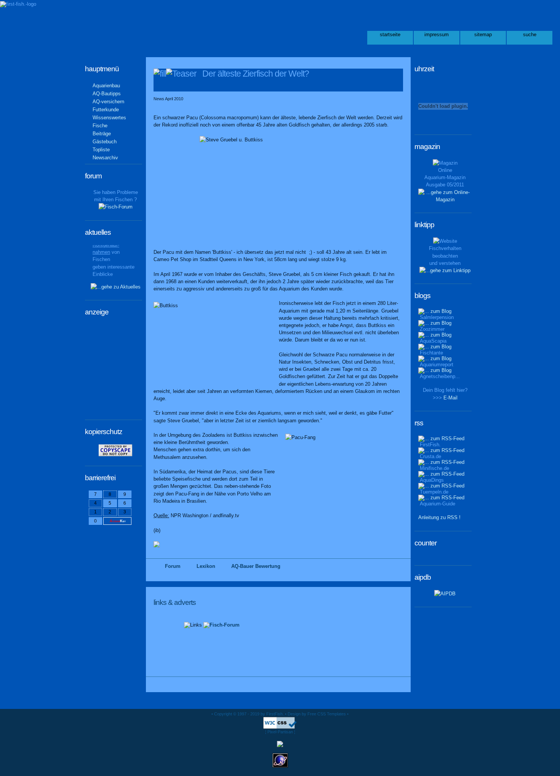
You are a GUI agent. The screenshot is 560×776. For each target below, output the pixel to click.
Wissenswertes (109, 117)
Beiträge (102, 133)
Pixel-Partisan (280, 732)
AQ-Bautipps (107, 93)
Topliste (101, 149)
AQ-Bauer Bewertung (255, 566)
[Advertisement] (111, 370)
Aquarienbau (106, 85)
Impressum (436, 34)
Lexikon (206, 566)
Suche (529, 34)
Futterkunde (106, 109)
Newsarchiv (105, 157)
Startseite (390, 34)
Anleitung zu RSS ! (439, 517)
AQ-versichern (108, 101)
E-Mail (450, 398)
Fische (100, 125)
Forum (173, 566)
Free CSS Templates (326, 714)
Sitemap (483, 34)
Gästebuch (105, 141)
